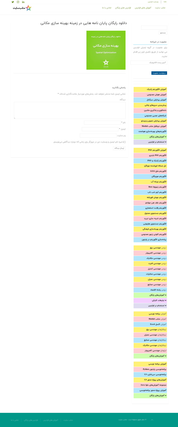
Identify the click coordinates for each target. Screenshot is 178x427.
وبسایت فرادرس (153, 2)
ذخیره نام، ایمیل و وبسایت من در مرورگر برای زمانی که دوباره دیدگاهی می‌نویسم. (88, 141)
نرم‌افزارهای (156, 329)
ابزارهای (155, 350)
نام (123, 122)
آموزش (157, 313)
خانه (165, 2)
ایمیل (122, 129)
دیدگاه (122, 99)
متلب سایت (160, 7)
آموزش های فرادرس (143, 7)
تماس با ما (106, 7)
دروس (158, 247)
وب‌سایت (121, 135)
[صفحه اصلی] (22, 8)
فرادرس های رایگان (123, 7)
